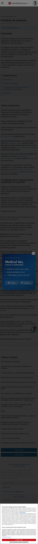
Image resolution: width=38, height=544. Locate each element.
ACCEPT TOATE (19, 540)
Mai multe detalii (22, 512)
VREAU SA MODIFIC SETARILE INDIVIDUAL (19, 542)
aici (10, 520)
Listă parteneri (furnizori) (6, 537)
